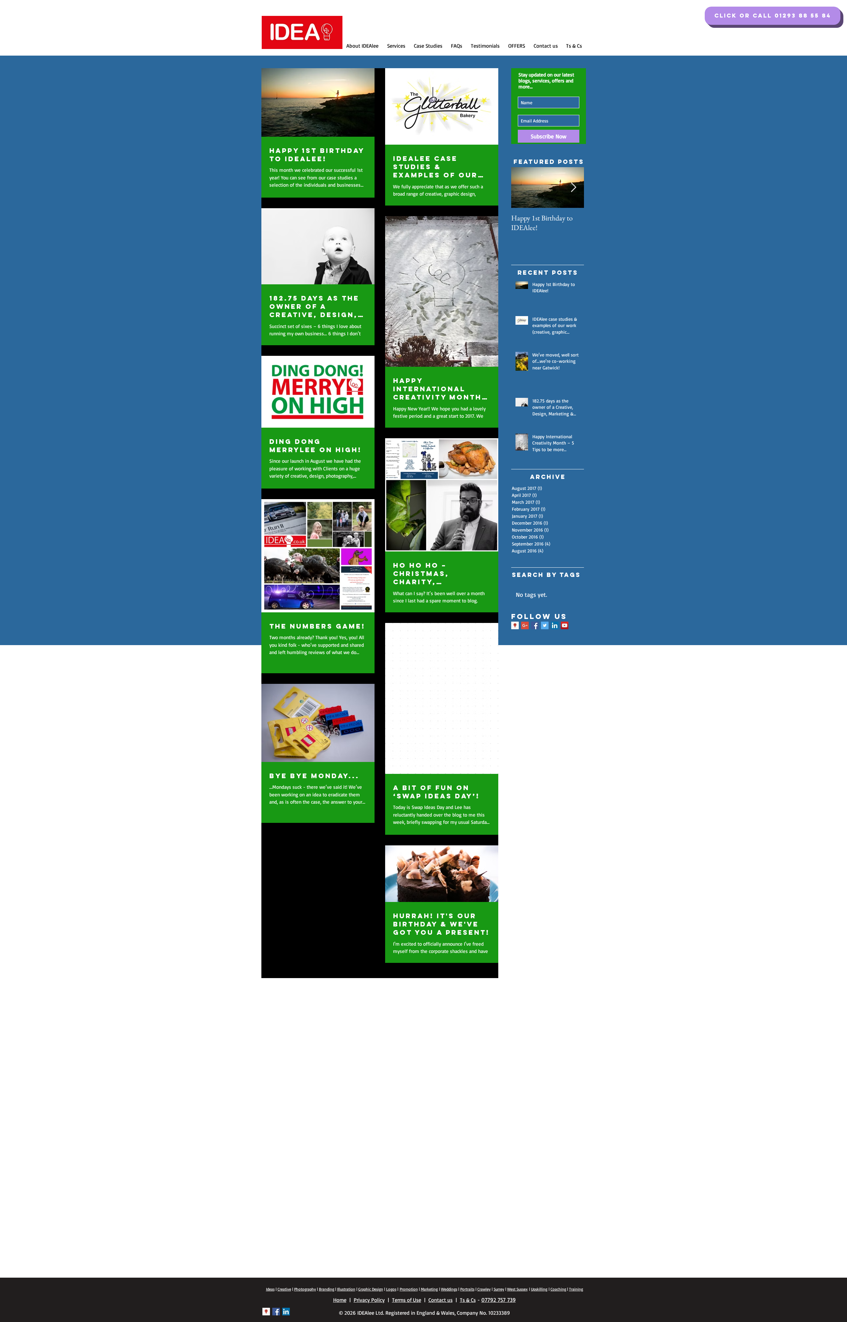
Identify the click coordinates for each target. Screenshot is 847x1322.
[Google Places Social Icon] (515, 625)
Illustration (346, 1289)
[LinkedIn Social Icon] (554, 625)
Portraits (467, 1289)
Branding (326, 1289)
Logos (391, 1289)
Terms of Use (406, 1300)
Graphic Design (370, 1289)
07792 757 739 (498, 1299)
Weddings (449, 1289)
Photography (305, 1289)
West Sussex (517, 1289)
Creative (284, 1289)
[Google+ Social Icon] (525, 625)
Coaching (558, 1289)
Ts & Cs (468, 1300)
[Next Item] (573, 188)
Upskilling (539, 1289)
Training (576, 1289)
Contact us (440, 1300)
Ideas (270, 1289)
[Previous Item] (522, 188)
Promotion (409, 1289)
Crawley (484, 1289)
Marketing (429, 1289)
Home (339, 1300)
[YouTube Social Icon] (564, 625)
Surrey (499, 1289)
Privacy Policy (369, 1300)
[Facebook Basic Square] (535, 625)
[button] (772, 16)
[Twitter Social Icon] (545, 625)
